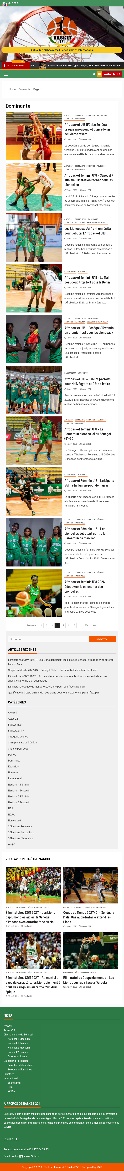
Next (95, 625)
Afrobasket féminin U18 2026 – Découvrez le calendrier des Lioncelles (85, 586)
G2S (99, 1167)
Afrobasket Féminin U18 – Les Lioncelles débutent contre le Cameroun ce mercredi (84, 533)
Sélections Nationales (74, 119)
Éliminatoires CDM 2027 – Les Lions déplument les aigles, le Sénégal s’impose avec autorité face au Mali (30, 917)
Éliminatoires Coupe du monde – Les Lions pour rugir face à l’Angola (46, 686)
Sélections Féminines (96, 166)
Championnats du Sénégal (22, 742)
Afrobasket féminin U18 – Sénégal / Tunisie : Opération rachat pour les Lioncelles (88, 180)
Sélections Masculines (96, 115)
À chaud (12, 712)
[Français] (6, 4)
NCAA (11, 814)
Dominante (80, 115)
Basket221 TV (16, 730)
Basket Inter (81, 219)
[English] (3, 4)
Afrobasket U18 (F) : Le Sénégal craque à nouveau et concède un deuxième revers (87, 129)
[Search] (94, 74)
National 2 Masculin (19, 802)
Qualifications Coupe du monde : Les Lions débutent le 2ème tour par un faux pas (53, 692)
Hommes (13, 772)
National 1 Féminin (18, 784)
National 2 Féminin (18, 796)
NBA (10, 808)
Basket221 (86, 139)
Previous (31, 625)
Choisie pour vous (18, 748)
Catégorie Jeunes (18, 736)
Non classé (14, 820)
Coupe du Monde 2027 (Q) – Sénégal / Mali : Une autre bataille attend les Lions (55, 65)
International (15, 778)
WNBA (11, 844)
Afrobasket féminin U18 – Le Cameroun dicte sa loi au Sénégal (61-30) (87, 434)
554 (86, 625)
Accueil (8, 1025)
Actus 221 (68, 115)
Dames (12, 754)
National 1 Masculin (19, 790)
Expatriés (13, 766)
